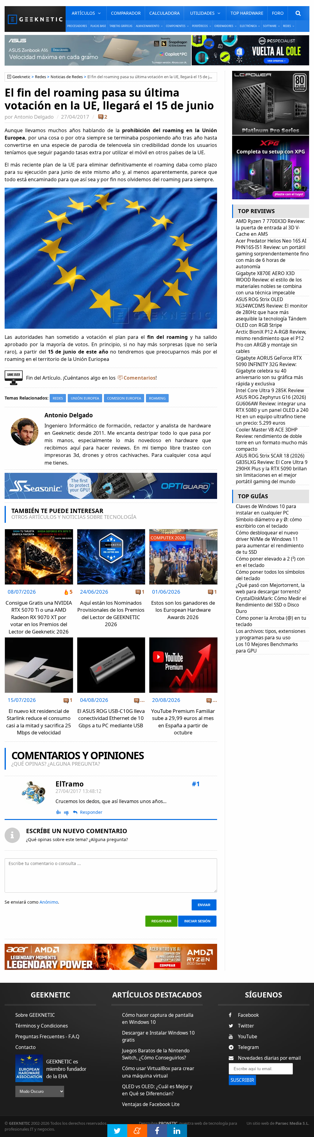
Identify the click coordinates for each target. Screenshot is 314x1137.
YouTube (247, 1036)
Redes (40, 76)
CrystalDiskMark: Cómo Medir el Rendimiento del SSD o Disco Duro (271, 604)
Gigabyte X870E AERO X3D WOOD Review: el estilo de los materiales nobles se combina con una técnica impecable (269, 283)
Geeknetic (21, 76)
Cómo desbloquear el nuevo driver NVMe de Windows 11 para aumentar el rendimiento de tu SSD (270, 542)
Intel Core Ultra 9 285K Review (270, 390)
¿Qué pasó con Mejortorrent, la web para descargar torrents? (270, 588)
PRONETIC (168, 1123)
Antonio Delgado (34, 116)
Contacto (25, 1047)
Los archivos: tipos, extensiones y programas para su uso (270, 634)
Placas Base (98, 26)
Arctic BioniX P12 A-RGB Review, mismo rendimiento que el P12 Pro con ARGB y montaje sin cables (271, 341)
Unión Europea (85, 398)
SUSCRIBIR (242, 1080)
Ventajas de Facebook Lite (151, 1104)
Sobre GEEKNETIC (35, 1015)
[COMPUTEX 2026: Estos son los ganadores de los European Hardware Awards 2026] (183, 531)
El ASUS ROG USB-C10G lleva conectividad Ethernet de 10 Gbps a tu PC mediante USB (111, 718)
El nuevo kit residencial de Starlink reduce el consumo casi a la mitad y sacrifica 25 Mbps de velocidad (38, 721)
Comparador (126, 13)
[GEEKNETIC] (35, 19)
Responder (91, 812)
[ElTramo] (34, 793)
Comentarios (139, 377)
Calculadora (164, 13)
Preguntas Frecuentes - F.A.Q (47, 1036)
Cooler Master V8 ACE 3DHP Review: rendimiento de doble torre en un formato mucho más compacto (271, 439)
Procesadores (77, 26)
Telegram (248, 1047)
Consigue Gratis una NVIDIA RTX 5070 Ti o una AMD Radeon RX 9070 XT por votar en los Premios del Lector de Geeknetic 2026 (39, 617)
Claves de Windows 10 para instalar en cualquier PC (266, 509)
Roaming (157, 398)
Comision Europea (124, 398)
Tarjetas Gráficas (120, 26)
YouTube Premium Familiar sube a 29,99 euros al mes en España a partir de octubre (183, 721)
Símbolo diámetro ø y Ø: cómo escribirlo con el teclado (269, 522)
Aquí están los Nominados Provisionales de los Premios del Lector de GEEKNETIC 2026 (110, 613)
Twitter (246, 1026)
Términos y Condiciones (41, 1026)
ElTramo (70, 784)
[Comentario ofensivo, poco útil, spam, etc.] (69, 812)
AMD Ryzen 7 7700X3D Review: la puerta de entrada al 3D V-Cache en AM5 (270, 227)
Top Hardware (247, 13)
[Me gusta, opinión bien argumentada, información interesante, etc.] (59, 812)
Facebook (248, 1015)
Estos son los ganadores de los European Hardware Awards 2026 (183, 610)
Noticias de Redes (67, 76)
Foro (278, 13)
